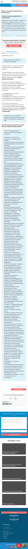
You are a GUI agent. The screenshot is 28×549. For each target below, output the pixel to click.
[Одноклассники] (5, 404)
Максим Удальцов (11, 51)
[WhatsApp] (9, 404)
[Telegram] (11, 404)
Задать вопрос (21, 5)
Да (16, 546)
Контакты (5, 536)
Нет (11, 546)
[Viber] (7, 404)
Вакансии (5, 538)
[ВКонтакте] (3, 404)
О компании (5, 534)
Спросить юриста (19, 389)
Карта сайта (5, 542)
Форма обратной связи (8, 533)
